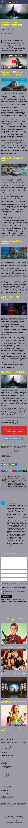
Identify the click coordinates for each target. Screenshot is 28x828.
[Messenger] (6, 471)
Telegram (11, 422)
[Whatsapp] (21, 471)
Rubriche (4, 762)
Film (9, 33)
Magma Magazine (6, 767)
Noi (21, 825)
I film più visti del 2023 (6, 446)
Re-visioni (4, 763)
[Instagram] (11, 817)
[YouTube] (13, 817)
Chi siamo (4, 760)
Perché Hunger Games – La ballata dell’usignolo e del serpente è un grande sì (13, 701)
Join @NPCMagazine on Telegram (14, 438)
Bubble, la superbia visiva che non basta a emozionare (20, 448)
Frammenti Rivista (6, 766)
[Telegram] (17, 817)
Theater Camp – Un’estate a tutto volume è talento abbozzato (13, 674)
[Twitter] (10, 471)
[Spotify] (15, 817)
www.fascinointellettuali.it (7, 796)
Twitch (6, 422)
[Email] (25, 471)
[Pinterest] (14, 471)
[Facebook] (2, 471)
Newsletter (18, 825)
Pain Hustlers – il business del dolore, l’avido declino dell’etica (13, 729)
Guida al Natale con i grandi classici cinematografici (13, 647)
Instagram (15, 420)
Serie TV (4, 764)
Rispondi (8, 546)
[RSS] (20, 817)
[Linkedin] (18, 471)
